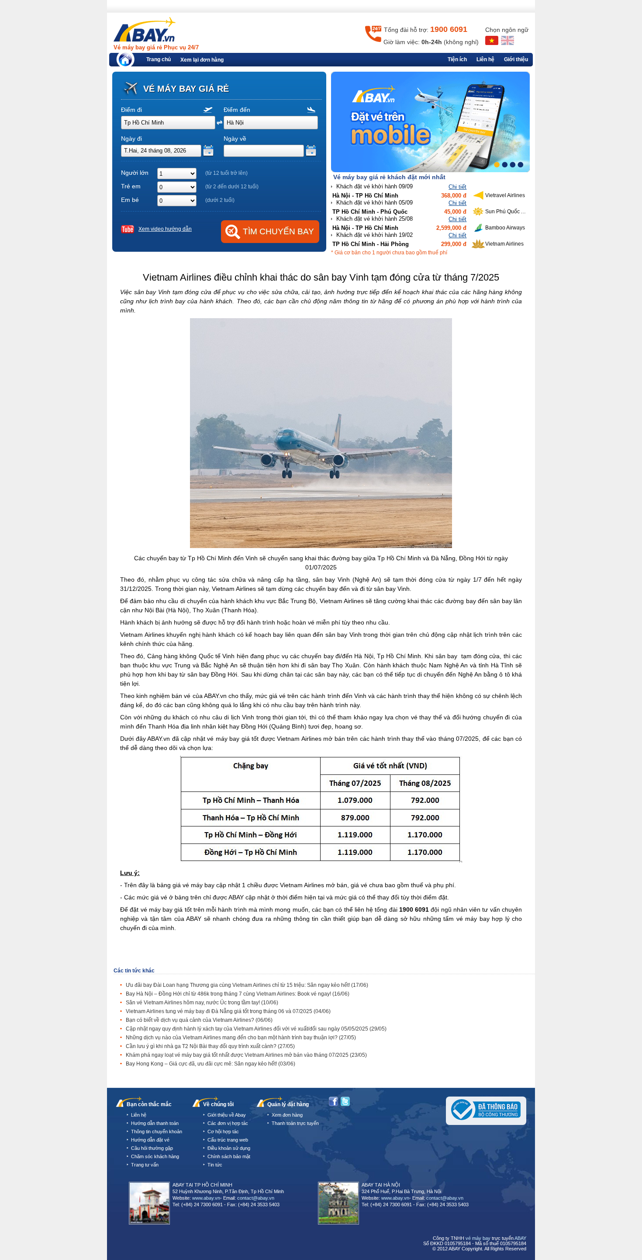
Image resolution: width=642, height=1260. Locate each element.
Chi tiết (457, 187)
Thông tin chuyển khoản (156, 1131)
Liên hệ (485, 59)
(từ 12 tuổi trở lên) (226, 173)
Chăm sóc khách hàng (155, 1156)
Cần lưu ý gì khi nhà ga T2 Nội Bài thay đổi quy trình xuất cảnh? (210, 1046)
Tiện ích (457, 59)
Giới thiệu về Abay (226, 1115)
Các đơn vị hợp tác (227, 1123)
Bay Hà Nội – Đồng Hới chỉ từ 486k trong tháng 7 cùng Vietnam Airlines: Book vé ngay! (237, 994)
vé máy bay (478, 1238)
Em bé (130, 199)
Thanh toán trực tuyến (295, 1123)
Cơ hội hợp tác (223, 1131)
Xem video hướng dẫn (165, 229)
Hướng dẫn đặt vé (150, 1139)
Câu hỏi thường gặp (152, 1148)
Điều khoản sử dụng (228, 1148)
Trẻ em (131, 186)
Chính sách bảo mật (228, 1156)
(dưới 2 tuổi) (220, 200)
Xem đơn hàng (287, 1115)
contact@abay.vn (255, 1198)
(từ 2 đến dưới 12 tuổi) (232, 187)
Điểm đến (237, 109)
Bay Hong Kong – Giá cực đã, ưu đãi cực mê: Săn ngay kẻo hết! (210, 1064)
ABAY (520, 1238)
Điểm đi (131, 109)
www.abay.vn (206, 1198)
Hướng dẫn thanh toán (155, 1123)
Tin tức (214, 1164)
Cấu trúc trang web (227, 1139)
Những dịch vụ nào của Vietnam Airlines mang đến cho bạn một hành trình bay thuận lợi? (241, 1037)
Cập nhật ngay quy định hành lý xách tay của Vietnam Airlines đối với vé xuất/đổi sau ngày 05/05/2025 (256, 1029)
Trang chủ (158, 59)
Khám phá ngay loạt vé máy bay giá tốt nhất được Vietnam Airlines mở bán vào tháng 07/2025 (246, 1055)
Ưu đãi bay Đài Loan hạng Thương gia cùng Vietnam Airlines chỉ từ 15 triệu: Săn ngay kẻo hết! (247, 985)
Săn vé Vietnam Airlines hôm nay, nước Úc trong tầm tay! (202, 1003)
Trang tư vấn (145, 1164)
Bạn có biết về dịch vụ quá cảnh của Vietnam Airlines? (199, 1020)
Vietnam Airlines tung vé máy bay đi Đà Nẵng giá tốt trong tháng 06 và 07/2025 (228, 1011)
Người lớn (134, 172)
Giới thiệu (516, 59)
